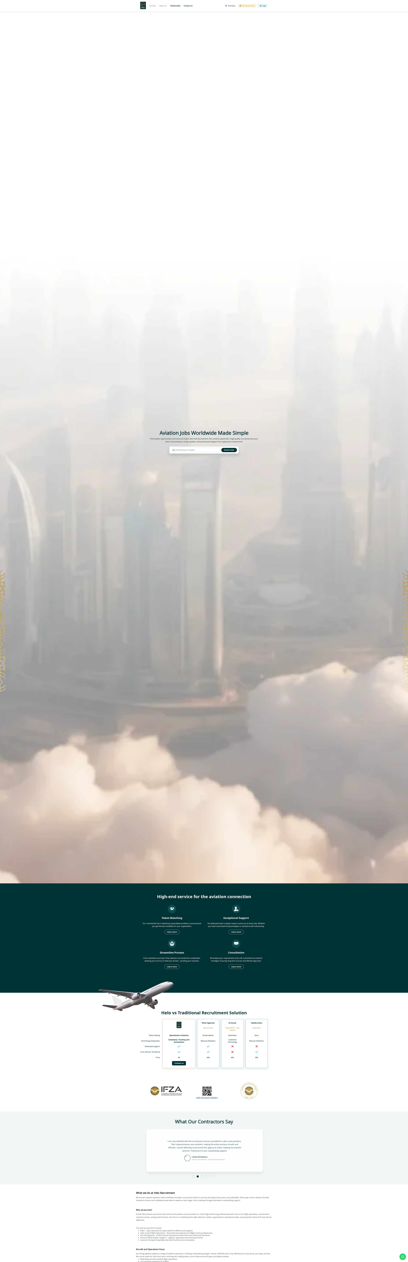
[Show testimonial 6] (214, 1177)
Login (264, 6)
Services (152, 6)
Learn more (172, 932)
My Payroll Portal (248, 6)
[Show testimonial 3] (202, 1177)
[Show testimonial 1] (194, 1177)
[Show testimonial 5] (210, 1176)
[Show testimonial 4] (206, 1177)
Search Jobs (229, 450)
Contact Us (188, 6)
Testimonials (175, 6)
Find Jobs (231, 6)
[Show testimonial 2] (198, 1177)
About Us (163, 6)
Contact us (179, 1063)
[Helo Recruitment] (143, 5)
